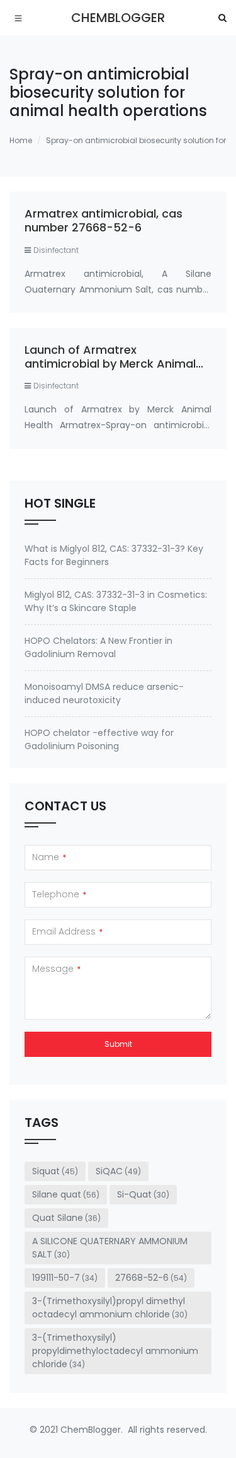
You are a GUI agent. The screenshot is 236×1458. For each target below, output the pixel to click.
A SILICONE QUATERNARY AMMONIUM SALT (110, 1248)
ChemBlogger (118, 17)
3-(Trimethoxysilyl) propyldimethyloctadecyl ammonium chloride (115, 1350)
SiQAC (118, 1171)
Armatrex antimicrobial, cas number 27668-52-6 (104, 220)
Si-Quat (143, 1194)
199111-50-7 (65, 1277)
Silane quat (65, 1194)
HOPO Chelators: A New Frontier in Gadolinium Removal (98, 647)
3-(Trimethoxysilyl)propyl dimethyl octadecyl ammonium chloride (110, 1308)
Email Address (67, 931)
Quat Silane (66, 1217)
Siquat (55, 1171)
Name (49, 857)
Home (20, 140)
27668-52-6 (151, 1277)
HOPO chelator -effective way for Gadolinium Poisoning (99, 739)
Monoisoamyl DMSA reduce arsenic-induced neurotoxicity (104, 693)
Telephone (59, 894)
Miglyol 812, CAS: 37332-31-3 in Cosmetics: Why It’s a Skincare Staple (116, 601)
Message (56, 968)
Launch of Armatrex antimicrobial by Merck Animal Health (110, 363)
